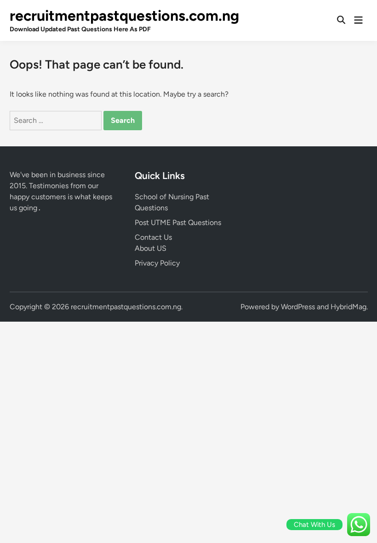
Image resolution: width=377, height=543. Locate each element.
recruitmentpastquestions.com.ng (124, 15)
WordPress (298, 306)
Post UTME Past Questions (178, 222)
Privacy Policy (157, 263)
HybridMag (348, 306)
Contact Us (153, 237)
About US (150, 248)
